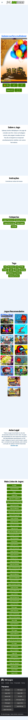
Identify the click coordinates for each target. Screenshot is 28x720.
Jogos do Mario (14, 656)
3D (5, 267)
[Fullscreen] (18, 90)
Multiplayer (10, 273)
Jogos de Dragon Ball (14, 515)
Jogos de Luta (14, 528)
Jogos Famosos (8, 220)
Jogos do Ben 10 (14, 633)
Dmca (11, 683)
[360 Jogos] (15, 2)
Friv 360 (20, 696)
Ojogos (14, 492)
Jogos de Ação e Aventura (14, 511)
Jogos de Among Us (14, 600)
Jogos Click (20, 703)
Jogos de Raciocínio (14, 548)
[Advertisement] (14, 19)
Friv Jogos (14, 643)
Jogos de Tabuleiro (14, 663)
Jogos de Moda (14, 518)
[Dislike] (21, 85)
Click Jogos (20, 223)
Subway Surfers (20, 220)
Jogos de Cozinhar (14, 525)
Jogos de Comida (14, 488)
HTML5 (5, 270)
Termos (23, 683)
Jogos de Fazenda (14, 636)
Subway (18, 273)
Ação (11, 270)
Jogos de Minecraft (14, 590)
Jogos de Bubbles (14, 650)
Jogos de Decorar (14, 571)
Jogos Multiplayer (14, 538)
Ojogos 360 (7, 699)
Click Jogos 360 (20, 699)
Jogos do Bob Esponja (14, 617)
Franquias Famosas (14, 534)
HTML (22, 267)
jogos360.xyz (20, 706)
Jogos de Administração (14, 567)
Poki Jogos (7, 703)
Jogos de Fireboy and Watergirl (14, 502)
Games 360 (7, 696)
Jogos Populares (14, 623)
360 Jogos (7, 690)
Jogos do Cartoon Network (14, 640)
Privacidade (17, 683)
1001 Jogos (14, 630)
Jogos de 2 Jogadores (14, 498)
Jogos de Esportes (14, 597)
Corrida (14, 226)
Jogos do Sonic (14, 587)
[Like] (14, 85)
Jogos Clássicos (14, 551)
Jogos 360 (14, 653)
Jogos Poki (14, 495)
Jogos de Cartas (14, 521)
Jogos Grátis (14, 673)
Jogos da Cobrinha (14, 564)
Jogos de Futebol (14, 581)
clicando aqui (14, 445)
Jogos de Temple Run (14, 577)
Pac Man (14, 485)
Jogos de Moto (14, 594)
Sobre (2, 683)
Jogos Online (14, 669)
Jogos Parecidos (7, 709)
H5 (17, 267)
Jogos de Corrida (9, 223)
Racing (23, 270)
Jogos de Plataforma (14, 660)
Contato (7, 683)
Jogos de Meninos (14, 574)
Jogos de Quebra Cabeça (14, 584)
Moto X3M (14, 620)
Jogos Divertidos (14, 604)
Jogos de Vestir (14, 646)
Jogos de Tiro (14, 627)
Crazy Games (14, 541)
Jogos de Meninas (14, 508)
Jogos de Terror (14, 544)
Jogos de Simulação (14, 613)
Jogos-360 (20, 693)
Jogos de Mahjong (14, 561)
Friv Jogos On (7, 706)
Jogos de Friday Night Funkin (14, 531)
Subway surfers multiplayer (14, 36)
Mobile (17, 270)
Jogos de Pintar (14, 666)
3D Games (11, 267)
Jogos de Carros (14, 554)
